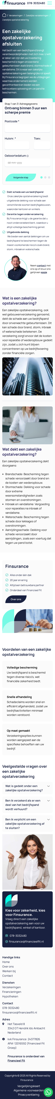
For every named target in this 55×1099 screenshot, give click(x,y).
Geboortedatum (16, 155)
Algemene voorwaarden (29, 1090)
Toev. (37, 138)
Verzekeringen (11, 987)
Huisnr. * (10, 138)
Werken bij (9, 971)
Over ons (16, 599)
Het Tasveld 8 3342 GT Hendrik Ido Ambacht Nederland (26, 1028)
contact (41, 265)
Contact (7, 975)
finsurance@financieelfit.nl (26, 941)
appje (44, 272)
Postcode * (12, 121)
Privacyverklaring (28, 1094)
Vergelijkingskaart (28, 1086)
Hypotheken (10, 996)
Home (6, 962)
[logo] (13, 2)
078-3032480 (36, 3)
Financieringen (11, 992)
